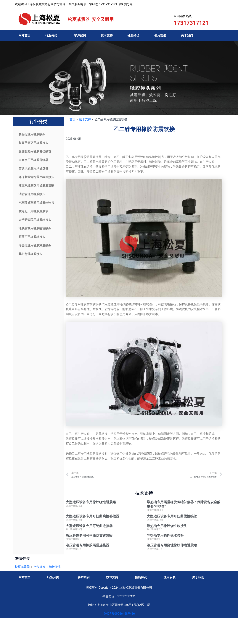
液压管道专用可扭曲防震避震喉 (89, 535)
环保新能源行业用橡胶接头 (36, 177)
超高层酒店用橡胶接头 (33, 143)
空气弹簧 (39, 567)
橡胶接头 (55, 567)
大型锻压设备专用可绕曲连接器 (89, 526)
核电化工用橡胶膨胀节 (33, 211)
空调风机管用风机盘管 (33, 168)
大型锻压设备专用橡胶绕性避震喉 (91, 502)
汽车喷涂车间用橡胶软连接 (36, 202)
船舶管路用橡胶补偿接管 (35, 151)
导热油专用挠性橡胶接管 (165, 535)
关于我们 (187, 35)
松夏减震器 (22, 567)
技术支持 (107, 35)
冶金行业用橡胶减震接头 (35, 245)
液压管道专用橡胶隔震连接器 (87, 545)
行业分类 (51, 35)
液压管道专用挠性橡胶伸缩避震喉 (172, 545)
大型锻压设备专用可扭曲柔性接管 (172, 516)
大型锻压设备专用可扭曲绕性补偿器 (92, 516)
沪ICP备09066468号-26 (119, 613)
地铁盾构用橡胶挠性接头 (35, 228)
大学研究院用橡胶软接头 (35, 219)
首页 (72, 119)
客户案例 (80, 35)
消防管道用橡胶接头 (32, 194)
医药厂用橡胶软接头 (32, 237)
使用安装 (160, 35)
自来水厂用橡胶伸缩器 (33, 160)
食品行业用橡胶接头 (32, 134)
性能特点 (133, 35)
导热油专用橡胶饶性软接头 (167, 526)
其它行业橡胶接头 (30, 254)
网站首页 (24, 35)
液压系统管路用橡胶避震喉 (36, 185)
